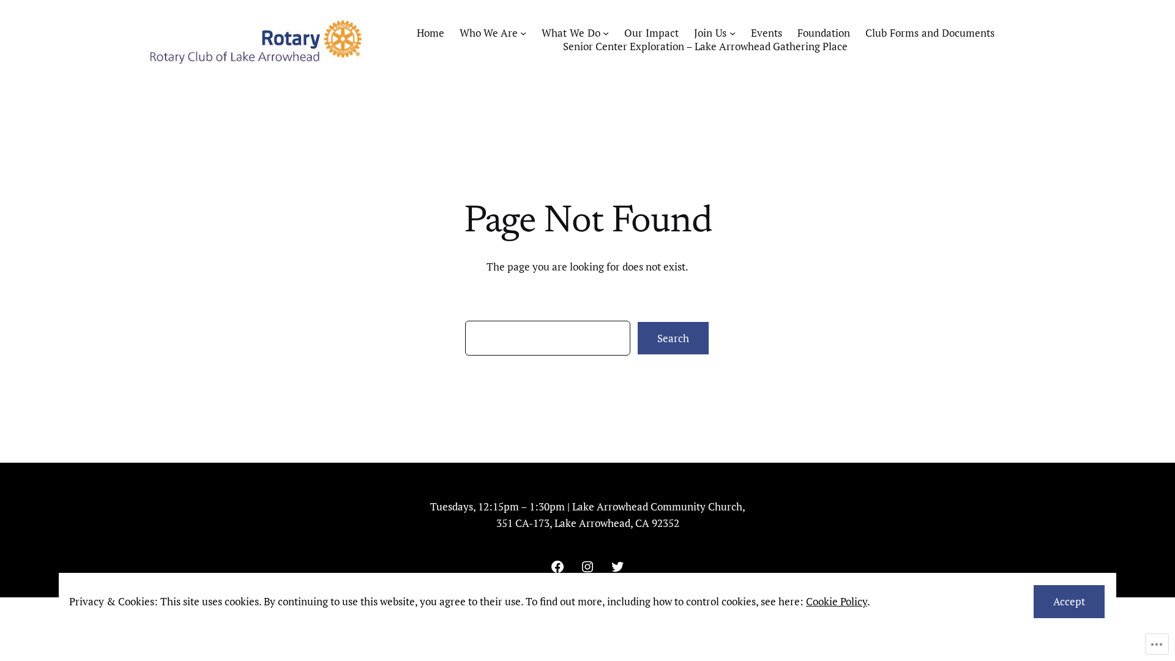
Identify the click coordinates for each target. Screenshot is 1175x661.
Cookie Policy (836, 601)
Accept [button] (1069, 601)
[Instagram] (587, 566)
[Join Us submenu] (732, 33)
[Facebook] (557, 566)
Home (430, 33)
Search (673, 338)
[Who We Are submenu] (523, 33)
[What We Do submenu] (606, 33)
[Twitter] (617, 566)
